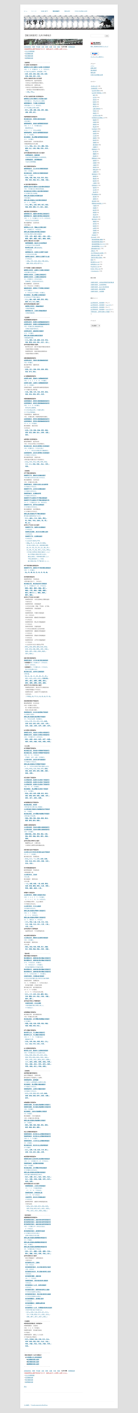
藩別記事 (93, 72)
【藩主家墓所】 (56, 11)
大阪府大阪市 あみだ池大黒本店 (100, 287)
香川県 (95, 151)
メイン (92, 66)
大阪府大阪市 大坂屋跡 (97, 291)
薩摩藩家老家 (29, 58)
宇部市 (95, 111)
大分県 (95, 136)
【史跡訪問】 (94, 88)
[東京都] (94, 201)
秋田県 (95, 226)
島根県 (95, 120)
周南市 (95, 104)
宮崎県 (95, 142)
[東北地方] (94, 219)
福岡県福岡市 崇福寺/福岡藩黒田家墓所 (36, 123)
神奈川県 (95, 217)
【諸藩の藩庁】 (44, 11)
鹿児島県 (95, 145)
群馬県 (95, 212)
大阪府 (95, 165)
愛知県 (95, 178)
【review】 (94, 237)
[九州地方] (94, 129)
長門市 (95, 106)
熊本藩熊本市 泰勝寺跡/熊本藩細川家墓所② (37, 960)
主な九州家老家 (29, 51)
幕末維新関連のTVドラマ (98, 244)
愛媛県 (95, 154)
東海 (46, 47)
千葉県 (95, 205)
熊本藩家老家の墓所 (33, 1362)
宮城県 (95, 230)
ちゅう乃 (108, 305)
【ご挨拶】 (27, 1405)
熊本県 (95, 140)
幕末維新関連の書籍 (97, 239)
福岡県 (95, 131)
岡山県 (95, 127)
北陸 (42, 47)
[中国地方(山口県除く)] (98, 118)
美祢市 (95, 99)
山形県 (95, 228)
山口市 (95, 97)
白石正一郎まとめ (95, 269)
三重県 (95, 183)
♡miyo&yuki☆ (95, 271)
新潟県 (95, 196)
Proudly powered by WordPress (39, 1405)
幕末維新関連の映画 (97, 242)
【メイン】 (34, 11)
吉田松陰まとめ (95, 264)
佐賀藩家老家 (29, 53)
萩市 (94, 95)
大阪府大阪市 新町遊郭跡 (98, 289)
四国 (58, 47)
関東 (33, 47)
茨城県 (95, 208)
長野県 (95, 199)
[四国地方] (94, 149)
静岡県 (95, 176)
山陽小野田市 (96, 108)
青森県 (95, 221)
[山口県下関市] (96, 90)
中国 (54, 47)
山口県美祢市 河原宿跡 (97, 302)
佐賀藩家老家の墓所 (33, 1359)
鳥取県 (95, 124)
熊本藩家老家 (29, 56)
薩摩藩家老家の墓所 (33, 1364)
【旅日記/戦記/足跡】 (97, 257)
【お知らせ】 (94, 86)
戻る (25, 1386)
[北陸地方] (94, 185)
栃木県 (95, 210)
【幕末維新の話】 (95, 248)
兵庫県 (95, 172)
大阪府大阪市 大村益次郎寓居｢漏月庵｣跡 (102, 282)
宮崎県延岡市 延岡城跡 (31, 1080)
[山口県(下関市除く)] (97, 93)
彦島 (92, 260)
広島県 (95, 122)
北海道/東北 (27, 47)
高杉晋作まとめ (95, 262)
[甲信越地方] (95, 194)
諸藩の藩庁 (94, 68)
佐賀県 (95, 133)
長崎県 (95, 138)
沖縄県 (95, 147)
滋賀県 (95, 160)
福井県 (95, 187)
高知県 (95, 156)
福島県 (95, 233)
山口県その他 (96, 115)
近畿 (50, 47)
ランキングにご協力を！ (97, 57)
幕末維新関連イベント (98, 246)
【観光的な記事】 (95, 255)
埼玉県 (95, 214)
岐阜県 (95, 181)
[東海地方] (94, 174)
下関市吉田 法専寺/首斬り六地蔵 (100, 311)
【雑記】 (93, 251)
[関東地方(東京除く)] (97, 203)
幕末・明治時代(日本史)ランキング (99, 46)
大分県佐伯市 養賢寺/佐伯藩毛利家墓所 (36, 938)
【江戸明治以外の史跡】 (97, 253)
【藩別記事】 (67, 11)
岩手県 (95, 224)
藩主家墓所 (94, 70)
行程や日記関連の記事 (97, 75)
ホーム (25, 11)
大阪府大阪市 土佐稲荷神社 (98, 284)
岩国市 (95, 113)
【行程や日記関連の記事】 (81, 11)
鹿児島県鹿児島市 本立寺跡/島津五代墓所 (38, 1267)
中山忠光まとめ (95, 266)
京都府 (95, 163)
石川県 (95, 190)
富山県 (95, 192)
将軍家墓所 (71, 47)
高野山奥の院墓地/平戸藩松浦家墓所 (35, 514)
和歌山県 (95, 169)
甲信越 (38, 47)
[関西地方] (94, 158)
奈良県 (95, 167)
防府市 (95, 102)
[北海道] (94, 235)
